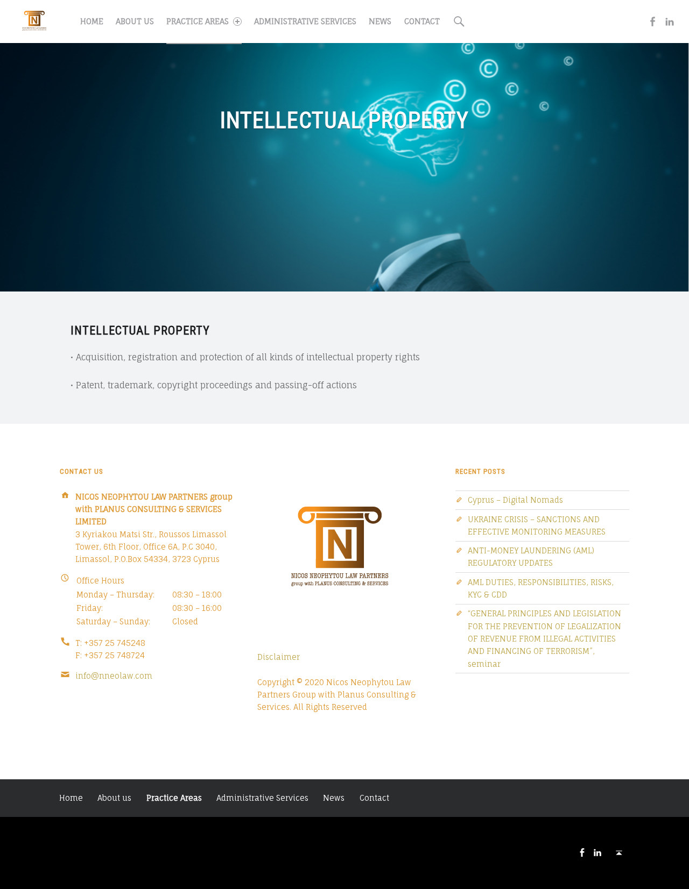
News (380, 21)
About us (135, 21)
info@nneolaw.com (113, 675)
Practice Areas (197, 21)
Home (91, 21)
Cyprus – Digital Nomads (515, 499)
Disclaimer (278, 657)
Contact (422, 21)
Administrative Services (305, 21)
